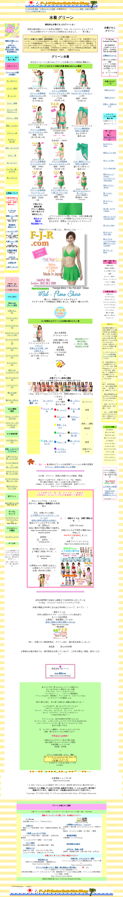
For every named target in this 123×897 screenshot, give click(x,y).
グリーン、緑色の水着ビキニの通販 (60, 467)
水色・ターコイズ (12, 148)
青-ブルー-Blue (108, 225)
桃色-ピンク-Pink (109, 153)
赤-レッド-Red (108, 160)
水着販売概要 (12, 250)
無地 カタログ (110, 90)
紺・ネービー (12, 163)
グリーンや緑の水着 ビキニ (35, 11)
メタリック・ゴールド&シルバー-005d (12, 425)
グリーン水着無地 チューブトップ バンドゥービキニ (37, 192)
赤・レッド (61, 410)
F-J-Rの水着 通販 (31, 9)
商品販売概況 (72, 835)
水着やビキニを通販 (47, 9)
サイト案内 (30, 843)
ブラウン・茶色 (12, 118)
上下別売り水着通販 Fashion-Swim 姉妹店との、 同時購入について (110, 491)
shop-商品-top (60, 673)
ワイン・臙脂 (12, 103)
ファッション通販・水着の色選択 (82, 9)
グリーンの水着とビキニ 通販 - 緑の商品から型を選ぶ (56, 867)
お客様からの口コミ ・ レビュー (79, 824)
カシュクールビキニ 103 (12, 342)
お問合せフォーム (110, 56)
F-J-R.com (12, 210)
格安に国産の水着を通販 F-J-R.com (60, 622)
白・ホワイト (12, 81)
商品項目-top (43, 860)
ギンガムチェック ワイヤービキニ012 (12, 520)
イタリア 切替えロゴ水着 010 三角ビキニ (39, 348)
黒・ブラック (12, 178)
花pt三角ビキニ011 (12, 503)
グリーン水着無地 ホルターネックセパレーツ (81, 93)
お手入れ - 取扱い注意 (75, 849)
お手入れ (12, 257)
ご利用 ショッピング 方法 (36, 833)
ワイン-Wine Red (109, 168)
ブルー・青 (61, 442)
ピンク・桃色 (12, 88)
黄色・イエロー (12, 126)
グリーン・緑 (12, 133)
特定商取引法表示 (73, 844)
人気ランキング (12, 267)
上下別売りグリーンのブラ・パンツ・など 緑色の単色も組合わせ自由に (45, 517)
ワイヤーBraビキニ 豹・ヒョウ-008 (12, 465)
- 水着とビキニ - (12, 286)
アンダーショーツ (12, 537)
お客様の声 (12, 263)
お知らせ (29, 826)
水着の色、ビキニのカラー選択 (82, 858)
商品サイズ (30, 848)
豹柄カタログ (110, 98)
